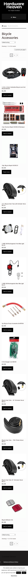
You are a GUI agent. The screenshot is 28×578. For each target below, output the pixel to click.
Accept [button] (18, 572)
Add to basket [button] (7, 95)
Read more (6, 172)
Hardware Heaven (14, 5)
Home (5, 26)
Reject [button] (24, 572)
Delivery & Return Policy (11, 562)
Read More (14, 575)
